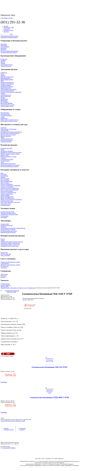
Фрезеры (3, 97)
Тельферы (3, 60)
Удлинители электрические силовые (10, 262)
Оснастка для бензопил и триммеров (10, 185)
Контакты (6, 31)
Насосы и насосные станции (8, 134)
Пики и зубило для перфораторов (9, 189)
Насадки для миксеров (7, 184)
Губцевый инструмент (6, 148)
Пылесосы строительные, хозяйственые (11, 92)
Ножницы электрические (7, 82)
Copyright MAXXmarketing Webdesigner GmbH (13, 421)
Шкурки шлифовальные (7, 196)
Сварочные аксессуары (7, 201)
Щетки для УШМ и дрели (7, 198)
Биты (2, 173)
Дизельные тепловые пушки (8, 213)
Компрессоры (4, 252)
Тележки (3, 63)
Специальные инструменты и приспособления (13, 228)
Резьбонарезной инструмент (8, 163)
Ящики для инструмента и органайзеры (11, 199)
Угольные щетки (5, 283)
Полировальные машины (7, 90)
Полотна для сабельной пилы (8, 192)
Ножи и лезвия (5, 155)
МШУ (2, 81)
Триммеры (3, 127)
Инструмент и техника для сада (18, 288)
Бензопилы (3, 48)
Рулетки (3, 239)
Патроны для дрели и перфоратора (10, 188)
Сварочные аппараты (6, 115)
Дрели (2, 74)
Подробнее (4, 382)
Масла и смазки (5, 182)
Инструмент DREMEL (7, 103)
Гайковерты (4, 72)
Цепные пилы (4, 99)
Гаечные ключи (5, 224)
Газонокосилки (5, 130)
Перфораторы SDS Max (7, 86)
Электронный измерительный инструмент (12, 241)
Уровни (3, 240)
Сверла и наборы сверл (7, 194)
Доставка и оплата (8, 30)
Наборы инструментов (7, 225)
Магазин (6, 26)
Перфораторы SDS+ (6, 88)
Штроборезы (4, 100)
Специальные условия (6, 18)
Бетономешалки (5, 112)
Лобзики (3, 75)
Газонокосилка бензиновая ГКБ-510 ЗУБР (49, 367)
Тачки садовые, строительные (8, 129)
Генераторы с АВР (9, 27)
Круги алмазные (5, 178)
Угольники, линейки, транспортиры (10, 243)
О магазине (7, 29)
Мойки (2, 137)
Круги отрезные (5, 180)
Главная (3, 288)
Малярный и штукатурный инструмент (11, 152)
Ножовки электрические (7, 83)
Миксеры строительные (7, 76)
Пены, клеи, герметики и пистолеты (10, 202)
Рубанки (3, 93)
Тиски (2, 162)
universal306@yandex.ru (9, 447)
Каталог (7, 288)
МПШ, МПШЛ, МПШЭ (7, 79)
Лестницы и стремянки (7, 151)
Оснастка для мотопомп (7, 187)
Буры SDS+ (4, 174)
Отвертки (3, 158)
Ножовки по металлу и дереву (9, 156)
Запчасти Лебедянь (6, 285)
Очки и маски (4, 274)
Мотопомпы (4, 45)
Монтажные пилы (5, 78)
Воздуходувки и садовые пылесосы (10, 133)
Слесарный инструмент (7, 159)
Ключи (2, 149)
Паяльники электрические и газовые (10, 264)
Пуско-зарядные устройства (8, 229)
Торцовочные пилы (6, 95)
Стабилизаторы (5, 263)
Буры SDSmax (4, 175)
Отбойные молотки (6, 85)
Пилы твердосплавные (7, 191)
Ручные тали (4, 59)
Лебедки (3, 61)
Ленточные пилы (5, 114)
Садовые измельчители (7, 138)
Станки (3, 117)
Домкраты (3, 226)
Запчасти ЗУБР (5, 286)
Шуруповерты (4, 102)
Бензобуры (3, 49)
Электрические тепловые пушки (9, 214)
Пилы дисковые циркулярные (8, 89)
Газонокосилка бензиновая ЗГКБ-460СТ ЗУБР (49, 397)
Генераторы (4, 44)
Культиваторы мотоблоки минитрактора (11, 132)
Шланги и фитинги (6, 136)
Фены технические (6, 96)
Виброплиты (4, 118)
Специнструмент (5, 160)
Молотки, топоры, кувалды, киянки (10, 153)
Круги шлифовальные (6, 181)
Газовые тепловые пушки (7, 211)
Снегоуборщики (5, 46)
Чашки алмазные (5, 195)
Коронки (3, 177)
